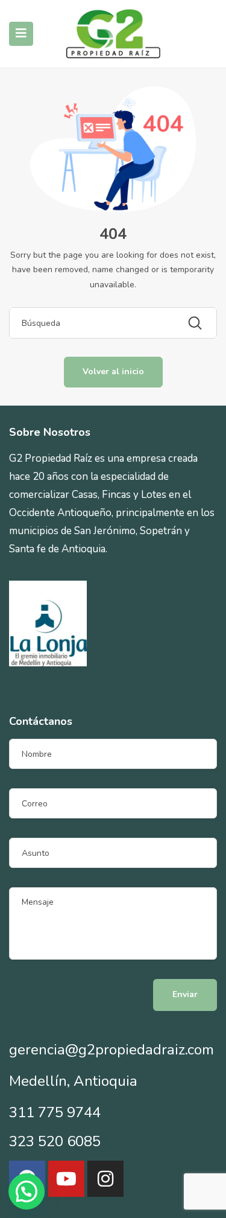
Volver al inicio (113, 371)
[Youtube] (66, 1179)
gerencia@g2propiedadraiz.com (111, 1049)
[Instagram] (105, 1179)
